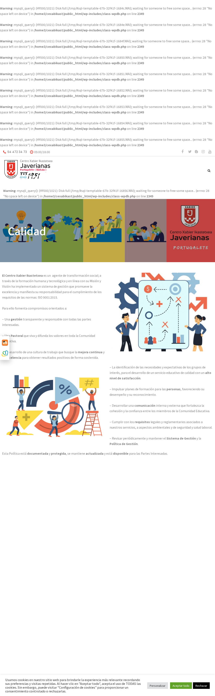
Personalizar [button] (157, 686)
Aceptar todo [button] (181, 686)
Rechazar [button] (201, 686)
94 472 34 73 (17, 152)
